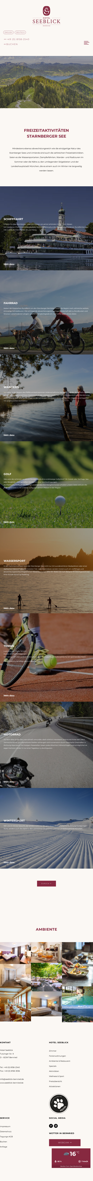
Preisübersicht (55, 1081)
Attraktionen (54, 1086)
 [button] (86, 43)
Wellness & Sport (56, 1076)
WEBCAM (63, 1142)
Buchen (3, 1142)
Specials (52, 1066)
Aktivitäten (54, 1071)
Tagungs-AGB (6, 1136)
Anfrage (3, 1147)
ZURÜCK (45, 883)
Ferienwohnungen (57, 1056)
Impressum (5, 1126)
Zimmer (52, 1051)
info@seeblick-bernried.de (12, 1079)
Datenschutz (6, 1131)
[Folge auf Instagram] (56, 1126)
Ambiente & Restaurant (59, 1061)
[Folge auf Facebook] (51, 1126)
